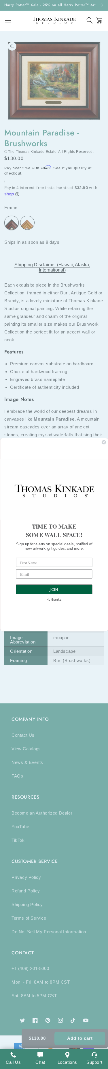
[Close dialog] (103, 442)
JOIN (54, 589)
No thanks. (54, 599)
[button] (89, 20)
